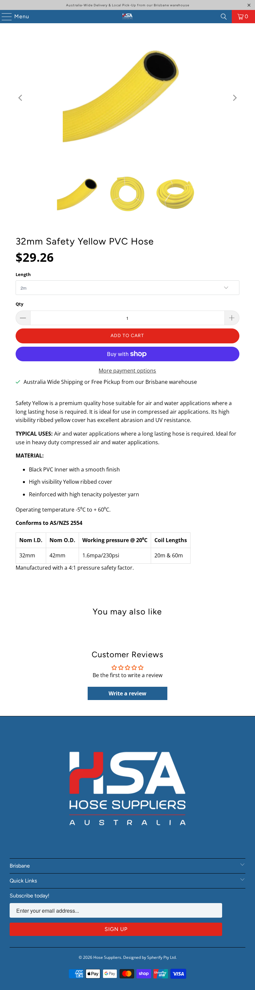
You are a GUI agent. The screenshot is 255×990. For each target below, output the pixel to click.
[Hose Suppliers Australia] (127, 16)
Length (23, 274)
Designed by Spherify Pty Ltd (149, 957)
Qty (19, 304)
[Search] (223, 16)
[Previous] (20, 98)
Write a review (127, 693)
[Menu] (3, 16)
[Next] (234, 98)
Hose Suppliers (107, 957)
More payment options (127, 370)
